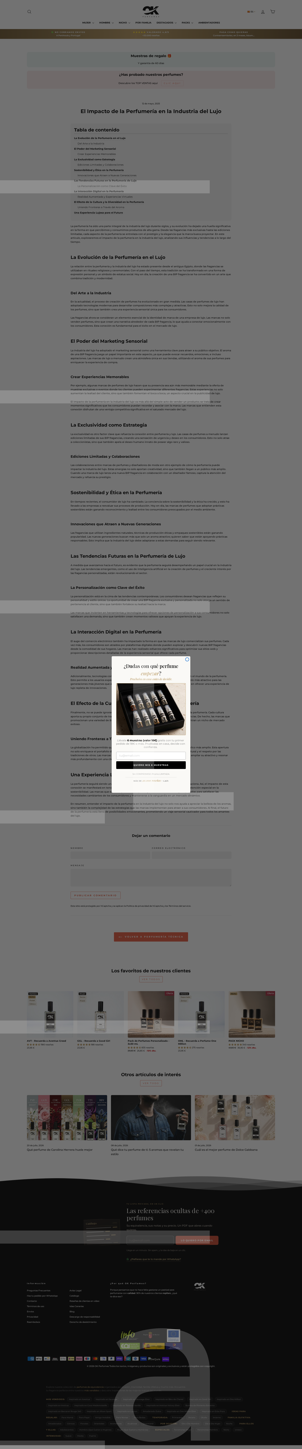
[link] (151, 709)
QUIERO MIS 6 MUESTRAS (151, 765)
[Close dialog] (187, 659)
